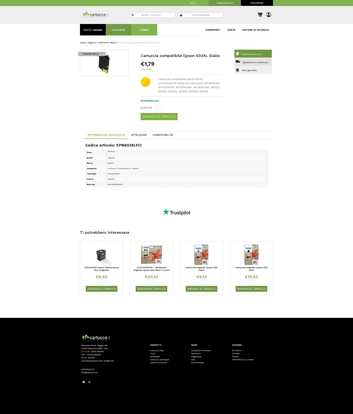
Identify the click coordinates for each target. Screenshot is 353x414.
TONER (144, 29)
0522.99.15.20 (87, 369)
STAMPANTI (213, 29)
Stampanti (155, 356)
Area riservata (197, 362)
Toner (153, 353)
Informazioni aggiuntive (106, 135)
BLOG (192, 3)
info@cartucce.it (225, 3)
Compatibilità (163, 135)
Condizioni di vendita (201, 350)
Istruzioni (139, 135)
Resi (193, 359)
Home (83, 43)
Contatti (236, 353)
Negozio (92, 43)
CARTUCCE (118, 29)
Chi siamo (236, 350)
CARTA (231, 29)
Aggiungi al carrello (159, 116)
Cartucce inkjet (157, 350)
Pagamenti (196, 356)
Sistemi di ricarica (158, 362)
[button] (260, 15)
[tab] (106, 135)
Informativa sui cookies (243, 359)
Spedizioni (196, 353)
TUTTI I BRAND (92, 30)
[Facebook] (83, 382)
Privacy (235, 356)
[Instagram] (89, 382)
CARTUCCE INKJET (107, 43)
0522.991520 (257, 3)
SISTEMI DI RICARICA (255, 29)
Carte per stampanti (159, 359)
